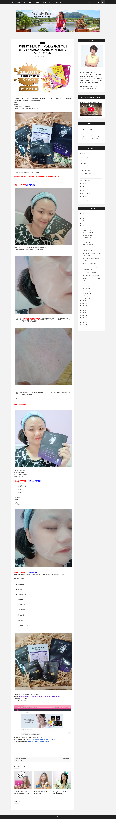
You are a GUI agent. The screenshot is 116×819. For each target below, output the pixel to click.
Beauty (31, 2)
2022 (83, 223)
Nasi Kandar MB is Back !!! (89, 264)
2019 (83, 300)
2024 (83, 218)
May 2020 (85, 288)
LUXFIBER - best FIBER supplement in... (60, 792)
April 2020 (85, 291)
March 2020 (86, 293)
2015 (83, 310)
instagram (98, 132)
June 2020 (85, 286)
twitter (91, 132)
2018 (83, 303)
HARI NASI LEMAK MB (88, 245)
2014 (83, 312)
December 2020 (87, 230)
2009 (83, 324)
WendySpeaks (57, 2)
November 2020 (87, 233)
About (19, 2)
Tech (81, 187)
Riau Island (83, 183)
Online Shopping (85, 180)
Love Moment (84, 177)
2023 (83, 221)
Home (12, 2)
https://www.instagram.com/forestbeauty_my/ (40, 741)
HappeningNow (84, 173)
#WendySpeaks (84, 153)
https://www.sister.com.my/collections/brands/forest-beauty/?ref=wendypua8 (39, 696)
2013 (83, 315)
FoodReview (83, 170)
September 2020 (87, 237)
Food (49, 2)
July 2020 (85, 242)
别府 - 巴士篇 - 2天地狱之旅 (89, 272)
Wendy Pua (40, 56)
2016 (83, 308)
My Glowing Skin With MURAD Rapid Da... (40, 792)
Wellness (83, 200)
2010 (83, 322)
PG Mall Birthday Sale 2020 (90, 284)
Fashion (37, 2)
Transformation (85, 193)
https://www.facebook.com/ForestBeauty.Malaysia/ (41, 739)
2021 (83, 225)
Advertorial (83, 157)
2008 (83, 327)
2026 (83, 213)
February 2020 (87, 296)
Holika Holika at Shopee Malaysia (91, 275)
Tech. (81, 190)
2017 (83, 305)
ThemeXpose (62, 816)
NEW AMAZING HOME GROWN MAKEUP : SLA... (21, 792)
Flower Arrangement (86, 167)
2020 (83, 228)
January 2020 (86, 298)
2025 (83, 216)
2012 (83, 317)
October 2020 (86, 235)
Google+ (84, 138)
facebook (83, 132)
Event (24, 2)
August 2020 (86, 240)
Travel (44, 2)
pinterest (91, 138)
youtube (98, 138)
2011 (83, 320)
